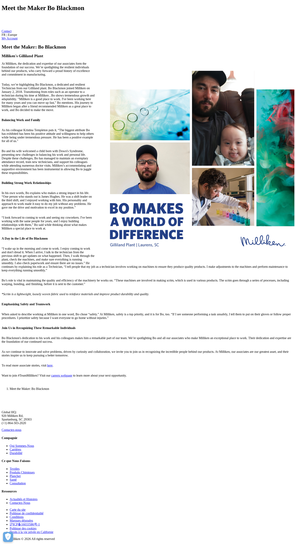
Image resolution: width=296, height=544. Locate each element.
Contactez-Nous (20, 503)
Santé (13, 479)
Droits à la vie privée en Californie (31, 532)
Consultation (18, 483)
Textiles (15, 468)
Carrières (15, 449)
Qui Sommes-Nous (22, 445)
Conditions (17, 517)
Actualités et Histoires (23, 499)
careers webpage (61, 375)
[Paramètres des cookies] (8, 537)
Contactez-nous (11, 430)
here (50, 365)
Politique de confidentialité (26, 513)
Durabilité (16, 453)
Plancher (15, 476)
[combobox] (148, 35)
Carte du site (18, 509)
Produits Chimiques (22, 472)
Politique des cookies (23, 528)
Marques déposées (21, 520)
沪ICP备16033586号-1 (25, 524)
